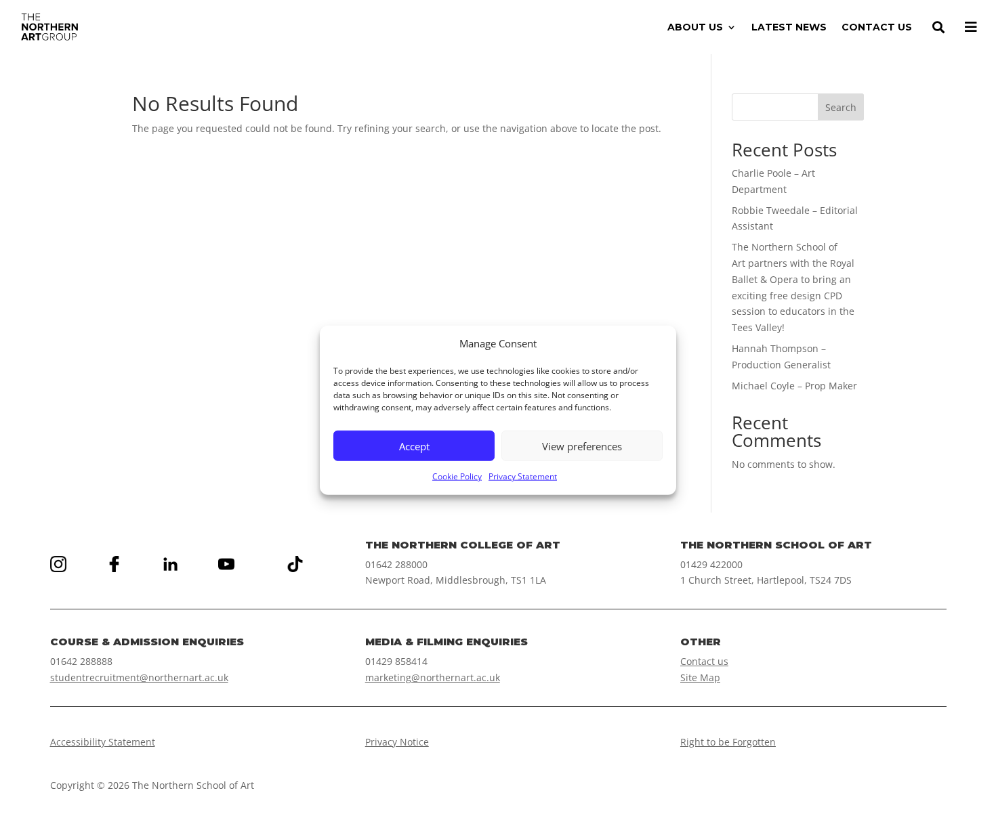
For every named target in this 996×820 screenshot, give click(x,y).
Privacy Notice (397, 741)
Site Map (700, 677)
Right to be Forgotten (728, 741)
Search (840, 107)
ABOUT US (695, 27)
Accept (414, 446)
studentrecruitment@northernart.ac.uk (139, 677)
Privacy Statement (523, 476)
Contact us (704, 661)
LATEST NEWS (789, 27)
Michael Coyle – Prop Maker (794, 385)
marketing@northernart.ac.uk (432, 677)
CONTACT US (877, 27)
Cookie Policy (457, 476)
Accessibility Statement (102, 741)
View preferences (582, 446)
